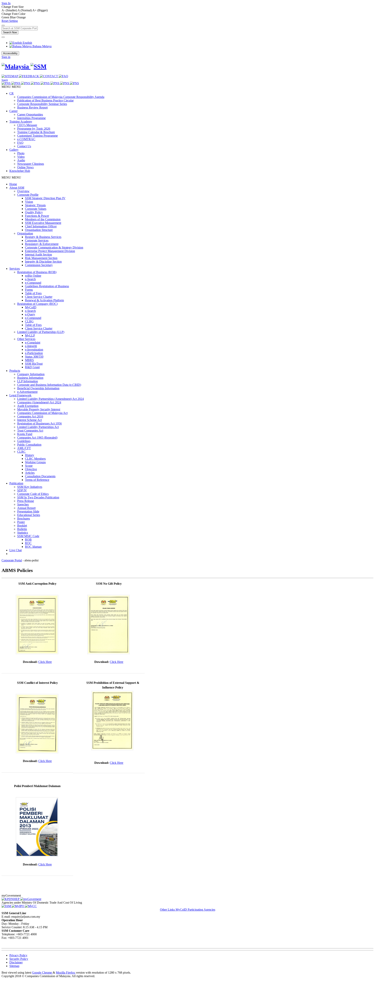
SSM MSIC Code (28, 536)
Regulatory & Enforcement (41, 244)
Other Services (26, 339)
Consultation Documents (40, 476)
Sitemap (14, 966)
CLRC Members (35, 458)
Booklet (22, 525)
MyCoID (30, 307)
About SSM (16, 187)
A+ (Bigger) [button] (40, 10)
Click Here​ (45, 661)
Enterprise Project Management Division (50, 251)
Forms (29, 289)
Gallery (14, 149)
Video (21, 156)
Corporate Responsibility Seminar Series (42, 104)
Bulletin (22, 529)
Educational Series (28, 515)
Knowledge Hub (19, 170)
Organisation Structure (39, 230)
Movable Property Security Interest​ (38, 409)
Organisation (25, 233)
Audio (21, 160)
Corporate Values (35, 208)
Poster (21, 522)
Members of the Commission (43, 219)
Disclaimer (16, 962)
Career (13, 111)
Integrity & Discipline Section (43, 261)
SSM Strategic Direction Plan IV (45, 198)
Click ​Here (116, 762)
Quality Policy (34, 212)
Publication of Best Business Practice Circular (45, 100)
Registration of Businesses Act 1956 (39, 423)
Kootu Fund (24, 434)
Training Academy (20, 121)
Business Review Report (32, 107)
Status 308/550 (34, 356)
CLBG (29, 321)
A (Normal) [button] (25, 10)
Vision (29, 201)
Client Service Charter (38, 296)
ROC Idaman (33, 546)
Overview (23, 191)
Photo (20, 153)
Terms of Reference (37, 479)
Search (5, 80)
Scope (29, 465)
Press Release (25, 501)
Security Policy (18, 959)
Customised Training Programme (37, 135)
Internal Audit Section (38, 254)
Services (14, 268)
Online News (25, 167)
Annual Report (26, 508)
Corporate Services (36, 240)
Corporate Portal (12, 560)
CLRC (21, 451)
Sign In (6, 3)
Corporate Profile (27, 194)
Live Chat (15, 550)
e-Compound (33, 282)
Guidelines (23, 441)
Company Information (31, 374)
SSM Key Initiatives (29, 486)
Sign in (6, 57)
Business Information (30, 377)
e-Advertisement (27, 391)
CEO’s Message (27, 125)
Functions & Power (37, 215)
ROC (28, 543)
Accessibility (10, 53)
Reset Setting (10, 20)
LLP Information (27, 381)
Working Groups (35, 462)
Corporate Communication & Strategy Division (54, 247)
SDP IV (22, 490)
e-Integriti (31, 346)
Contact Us (24, 146)
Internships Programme (31, 118)
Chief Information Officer (41, 226)
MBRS (29, 360)
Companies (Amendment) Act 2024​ (39, 402)
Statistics (22, 532)
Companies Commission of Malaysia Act (42, 413)
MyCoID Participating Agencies (195, 909)
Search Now (10, 32)
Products (14, 370)
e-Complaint (32, 342)
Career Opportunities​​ (30, 114)
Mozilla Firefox (66, 972)
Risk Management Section (41, 258)
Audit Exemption (27, 406)
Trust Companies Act (30, 430)
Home (13, 184)
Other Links (168, 909)
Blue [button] (13, 17)
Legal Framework (20, 395)
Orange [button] (21, 17)
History (29, 455)
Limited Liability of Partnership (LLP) (40, 332)
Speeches (23, 504)
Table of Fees (33, 293)
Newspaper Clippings (30, 163)
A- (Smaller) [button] (10, 10)
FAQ (20, 142)
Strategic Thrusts (35, 205)
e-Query (30, 314)
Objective (31, 469)
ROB (28, 539)
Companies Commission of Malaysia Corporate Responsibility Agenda (60, 97)
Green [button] (6, 17)
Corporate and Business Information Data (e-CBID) (49, 384)
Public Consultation (29, 444)
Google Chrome (42, 972)
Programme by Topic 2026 (33, 128)
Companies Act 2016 (30, 416)
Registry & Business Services (43, 237)
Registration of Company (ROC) (37, 303)
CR (11, 93)
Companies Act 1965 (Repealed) (37, 437)
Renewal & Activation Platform (44, 300)
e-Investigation (34, 349)
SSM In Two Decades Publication (38, 497)
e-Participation (34, 353)
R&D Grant (32, 367)
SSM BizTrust (34, 363)
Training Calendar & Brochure (36, 132)
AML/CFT (24, 448)
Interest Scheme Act (29, 420)
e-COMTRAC (26, 139)
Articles (30, 472)
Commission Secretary (39, 265)
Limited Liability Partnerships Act (38, 427)
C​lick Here (116, 661)
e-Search (30, 279)
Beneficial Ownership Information (38, 388)
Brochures (23, 518)
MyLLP (30, 335)
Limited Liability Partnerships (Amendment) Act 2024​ (50, 398)
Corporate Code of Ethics (33, 494)
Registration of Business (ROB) (36, 272)
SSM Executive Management (43, 222)
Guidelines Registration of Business (47, 286)
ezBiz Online (33, 275)
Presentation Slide (28, 511)
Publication (16, 483)
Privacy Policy (18, 955)
